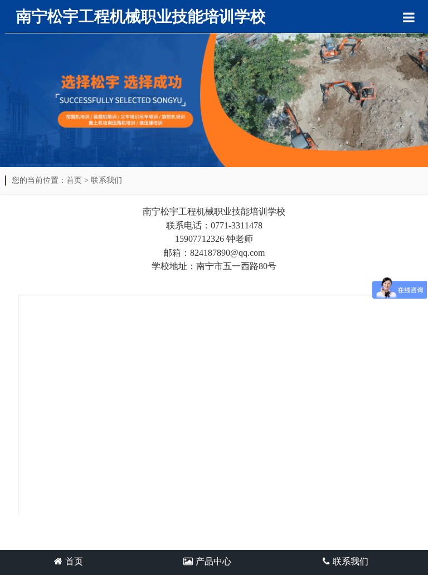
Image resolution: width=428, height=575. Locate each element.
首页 (74, 180)
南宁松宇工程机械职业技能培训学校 (141, 16)
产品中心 (213, 561)
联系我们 (106, 180)
